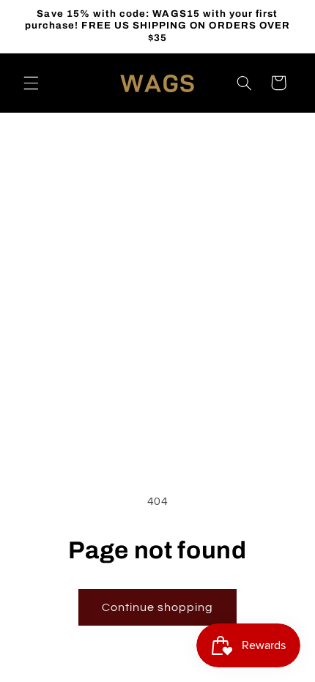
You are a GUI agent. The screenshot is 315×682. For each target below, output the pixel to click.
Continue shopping (158, 607)
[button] (31, 83)
